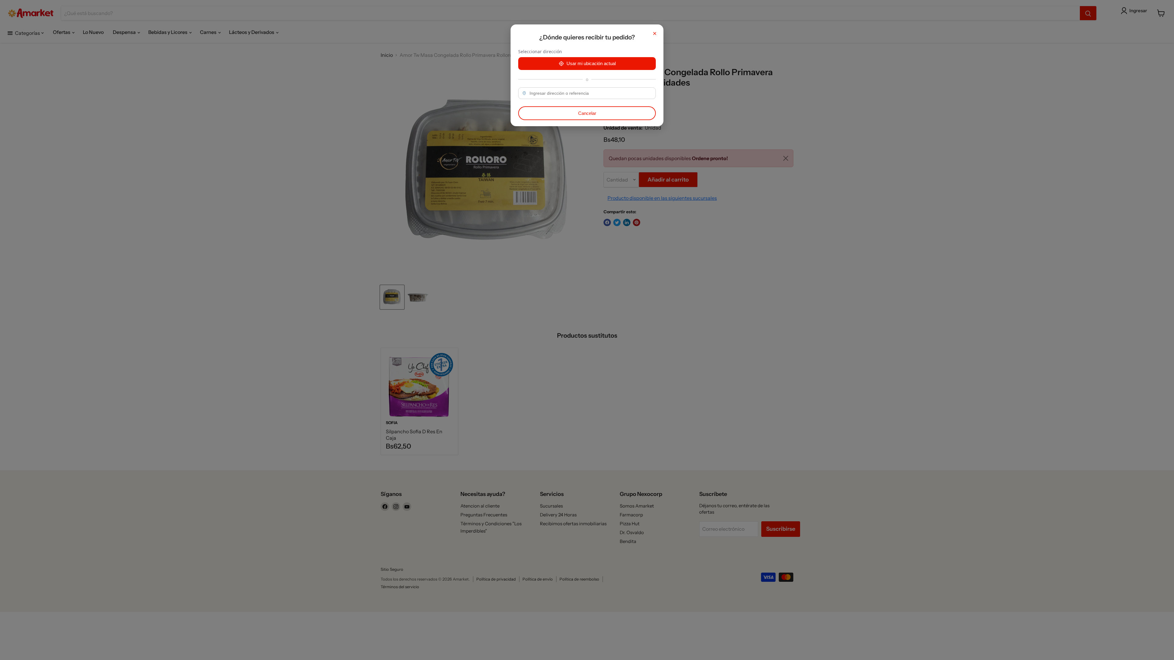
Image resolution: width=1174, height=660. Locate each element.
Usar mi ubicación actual (591, 63)
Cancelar (587, 113)
